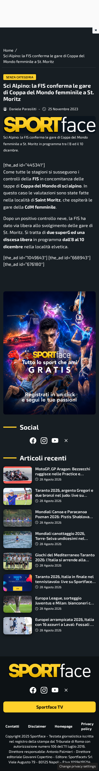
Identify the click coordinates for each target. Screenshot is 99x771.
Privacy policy (87, 726)
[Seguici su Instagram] (44, 440)
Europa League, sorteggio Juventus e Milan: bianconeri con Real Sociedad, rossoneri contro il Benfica (65, 605)
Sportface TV (49, 706)
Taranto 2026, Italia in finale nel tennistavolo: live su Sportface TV (64, 581)
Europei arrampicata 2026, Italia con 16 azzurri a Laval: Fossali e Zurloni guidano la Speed (64, 624)
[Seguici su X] (66, 440)
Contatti (12, 726)
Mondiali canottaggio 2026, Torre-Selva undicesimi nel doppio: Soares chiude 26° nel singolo (62, 541)
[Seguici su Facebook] (33, 440)
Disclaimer (37, 726)
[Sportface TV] (49, 352)
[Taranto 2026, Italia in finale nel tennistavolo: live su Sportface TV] (17, 582)
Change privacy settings (77, 766)
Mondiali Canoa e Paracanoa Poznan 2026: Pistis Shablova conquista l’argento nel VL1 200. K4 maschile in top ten (64, 519)
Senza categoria (20, 77)
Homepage (63, 726)
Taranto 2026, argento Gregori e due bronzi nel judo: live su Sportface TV (64, 495)
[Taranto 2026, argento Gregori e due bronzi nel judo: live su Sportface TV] (17, 496)
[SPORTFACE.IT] (49, 671)
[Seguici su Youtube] (55, 440)
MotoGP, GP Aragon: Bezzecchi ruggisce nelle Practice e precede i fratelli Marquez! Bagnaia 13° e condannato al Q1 (63, 476)
